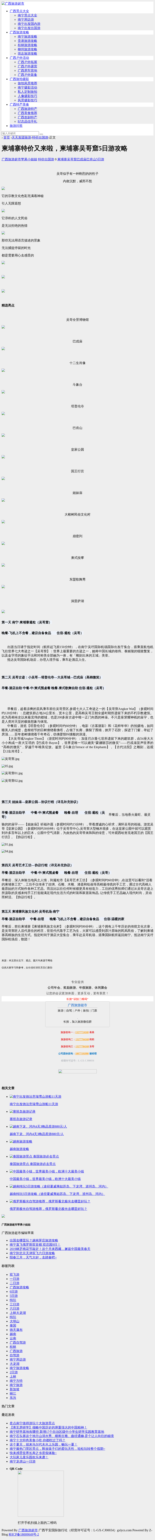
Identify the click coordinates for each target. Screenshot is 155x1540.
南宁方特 (16, 1380)
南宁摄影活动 (27, 87)
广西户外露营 (27, 66)
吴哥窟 (72, 159)
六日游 (14, 1308)
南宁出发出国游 (29, 28)
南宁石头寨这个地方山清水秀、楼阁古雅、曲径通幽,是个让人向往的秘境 (62, 1436)
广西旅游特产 (27, 108)
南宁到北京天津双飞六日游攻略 (32, 1253)
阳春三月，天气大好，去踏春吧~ (33, 1257)
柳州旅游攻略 (27, 49)
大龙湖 (14, 1363)
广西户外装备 (27, 74)
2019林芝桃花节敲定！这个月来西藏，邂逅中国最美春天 (50, 1249)
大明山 (14, 1321)
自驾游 (14, 1355)
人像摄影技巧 (27, 96)
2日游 (14, 1372)
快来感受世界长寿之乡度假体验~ (33, 1453)
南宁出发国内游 (29, 23)
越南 (13, 1334)
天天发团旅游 (21, 137)
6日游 (14, 1291)
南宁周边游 (26, 19)
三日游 (14, 1304)
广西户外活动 (19, 57)
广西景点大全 (19, 11)
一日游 (14, 1279)
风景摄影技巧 (27, 100)
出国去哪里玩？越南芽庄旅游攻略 (34, 1240)
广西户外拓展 (27, 62)
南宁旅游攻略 (27, 36)
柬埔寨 (62, 159)
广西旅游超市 (28, 1530)
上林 (13, 1376)
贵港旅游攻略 (27, 40)
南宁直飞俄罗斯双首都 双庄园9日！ (35, 1244)
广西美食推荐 (27, 113)
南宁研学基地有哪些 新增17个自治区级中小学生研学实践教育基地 (57, 1431)
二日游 (14, 1283)
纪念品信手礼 (27, 121)
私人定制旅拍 (27, 91)
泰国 (13, 1325)
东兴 (13, 1397)
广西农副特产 (27, 117)
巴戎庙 (81, 159)
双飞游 (14, 1274)
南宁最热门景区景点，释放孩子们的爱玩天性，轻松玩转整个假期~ (57, 1448)
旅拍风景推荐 (27, 83)
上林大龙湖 (18, 1312)
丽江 (13, 1393)
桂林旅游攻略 (27, 45)
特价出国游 (40, 137)
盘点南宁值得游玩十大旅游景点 (32, 1423)
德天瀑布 (16, 1329)
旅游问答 (16, 125)
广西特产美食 (19, 104)
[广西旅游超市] (13, 3)
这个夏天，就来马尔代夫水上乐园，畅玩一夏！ (44, 1444)
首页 (6, 137)
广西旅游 (16, 1351)
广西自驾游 (18, 1342)
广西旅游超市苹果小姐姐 (19, 159)
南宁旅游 (16, 1385)
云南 (13, 1338)
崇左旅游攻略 (27, 53)
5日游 (100, 159)
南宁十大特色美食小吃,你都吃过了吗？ (37, 1440)
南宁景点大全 (27, 15)
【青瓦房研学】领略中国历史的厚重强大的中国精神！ (48, 1427)
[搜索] (41, 134)
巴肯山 (91, 159)
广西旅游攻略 (19, 32)
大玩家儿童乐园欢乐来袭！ (29, 1457)
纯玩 (13, 1300)
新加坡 (14, 1389)
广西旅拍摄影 (19, 79)
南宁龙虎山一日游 (23, 1461)
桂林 (13, 1346)
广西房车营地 (27, 70)
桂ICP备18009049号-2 (24, 1534)
